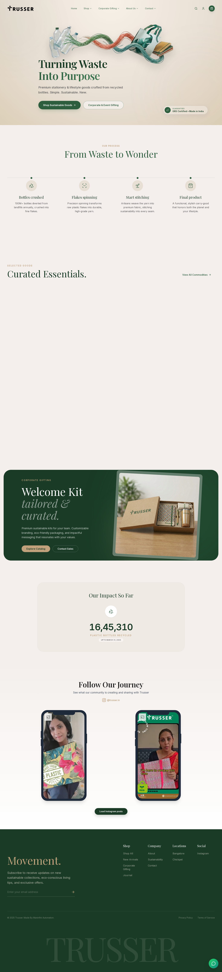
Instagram (203, 853)
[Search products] (196, 8)
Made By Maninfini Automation (39, 917)
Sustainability (155, 859)
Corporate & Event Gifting (103, 105)
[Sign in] (203, 8)
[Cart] (212, 8)
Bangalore (178, 853)
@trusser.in (113, 700)
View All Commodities (195, 274)
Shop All (128, 853)
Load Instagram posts (111, 811)
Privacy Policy (186, 917)
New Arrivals (130, 859)
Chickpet (178, 859)
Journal (127, 875)
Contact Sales (65, 548)
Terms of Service (206, 917)
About (151, 853)
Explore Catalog (35, 548)
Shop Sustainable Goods (57, 105)
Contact (152, 865)
